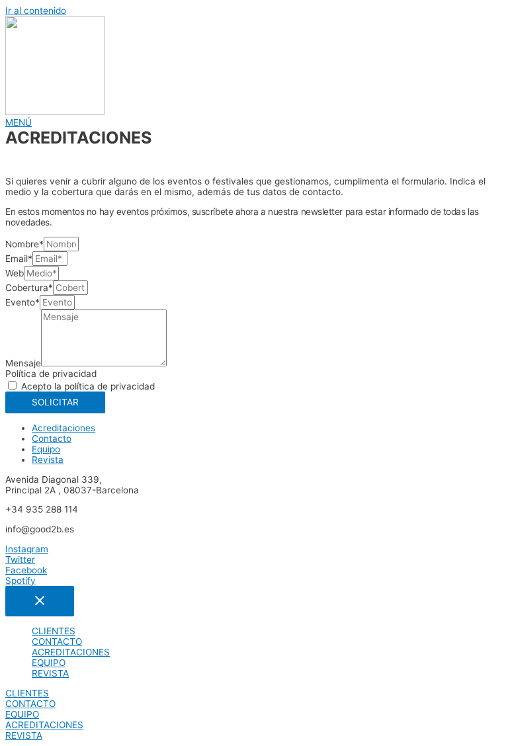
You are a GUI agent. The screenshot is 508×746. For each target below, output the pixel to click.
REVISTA (50, 673)
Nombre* (24, 244)
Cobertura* (29, 287)
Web (14, 273)
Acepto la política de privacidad (88, 386)
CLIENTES (53, 631)
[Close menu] (39, 601)
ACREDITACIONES (71, 652)
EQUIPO (48, 662)
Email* (18, 258)
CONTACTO (57, 641)
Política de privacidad (51, 373)
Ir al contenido (35, 10)
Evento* (22, 302)
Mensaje (23, 363)
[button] (18, 122)
